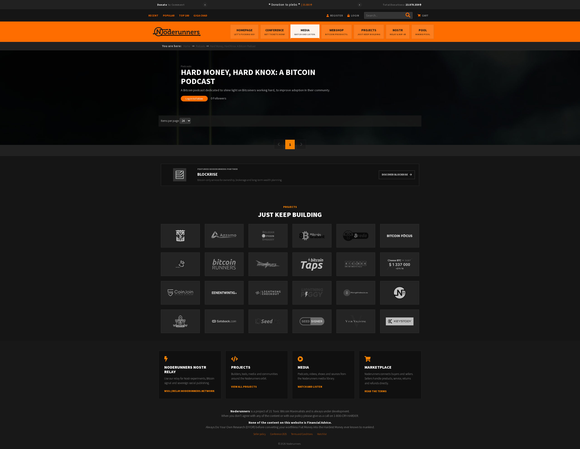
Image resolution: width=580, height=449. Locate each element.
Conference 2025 (278, 434)
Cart (424, 15)
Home (186, 46)
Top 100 (184, 15)
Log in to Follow (194, 98)
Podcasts (200, 46)
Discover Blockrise (395, 174)
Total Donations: (401, 4)
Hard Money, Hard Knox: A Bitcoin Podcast (233, 46)
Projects (369, 32)
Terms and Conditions (302, 434)
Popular (168, 15)
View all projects (244, 386)
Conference (274, 32)
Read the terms (376, 391)
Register (336, 15)
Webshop (336, 32)
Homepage (244, 32)
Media (305, 32)
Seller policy (259, 434)
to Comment (170, 4)
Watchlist (322, 434)
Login (354, 15)
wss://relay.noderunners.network (189, 391)
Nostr (398, 32)
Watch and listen (310, 386)
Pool (422, 32)
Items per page (170, 121)
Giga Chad (200, 15)
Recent (153, 15)
